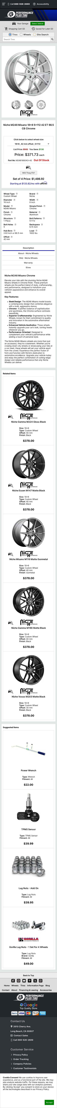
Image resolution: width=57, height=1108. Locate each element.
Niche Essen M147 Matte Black (28, 490)
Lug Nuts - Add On (28, 888)
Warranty (28, 263)
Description (28, 248)
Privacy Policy (20, 1054)
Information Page (35, 985)
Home (7, 985)
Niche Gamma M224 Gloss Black (28, 421)
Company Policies (22, 1063)
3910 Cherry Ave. (22, 1026)
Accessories (46, 990)
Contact (5, 990)
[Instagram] (18, 980)
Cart (17, 29)
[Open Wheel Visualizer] (28, 167)
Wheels (15, 985)
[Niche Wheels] (28, 116)
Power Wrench (28, 770)
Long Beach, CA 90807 (22, 1031)
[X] (34, 980)
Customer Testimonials (24, 1068)
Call (20, 4)
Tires (22, 985)
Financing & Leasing (28, 990)
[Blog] (40, 980)
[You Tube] (23, 980)
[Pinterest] (29, 980)
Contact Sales (21, 1035)
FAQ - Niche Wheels (28, 258)
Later (44, 29)
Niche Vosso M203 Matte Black (28, 696)
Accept (49, 1102)
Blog (48, 985)
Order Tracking (20, 1059)
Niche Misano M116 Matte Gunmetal (28, 559)
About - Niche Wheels (28, 253)
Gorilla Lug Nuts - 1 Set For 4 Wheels (28, 947)
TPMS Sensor (28, 829)
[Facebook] (12, 980)
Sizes (28, 267)
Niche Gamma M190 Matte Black (28, 628)
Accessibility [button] (43, 4)
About (14, 990)
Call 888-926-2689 (23, 1040)
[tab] (28, 248)
